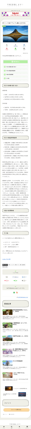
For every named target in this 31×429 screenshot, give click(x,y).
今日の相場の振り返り (11, 66)
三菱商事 (23, 264)
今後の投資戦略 (9, 74)
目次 (15, 61)
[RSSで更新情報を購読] (17, 292)
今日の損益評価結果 (10, 70)
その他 (7, 78)
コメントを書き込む (16, 409)
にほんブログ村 (6, 259)
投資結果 (5, 264)
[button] (24, 49)
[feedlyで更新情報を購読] (14, 292)
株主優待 (5, 266)
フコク (18, 264)
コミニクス (12, 264)
